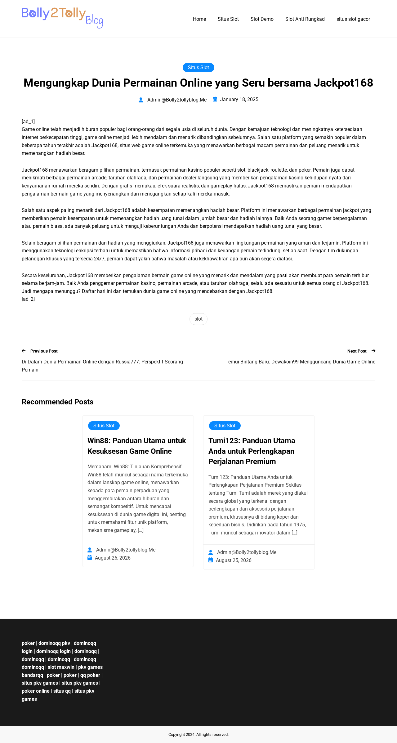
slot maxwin (61, 667)
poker (28, 643)
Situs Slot (228, 19)
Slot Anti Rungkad (305, 19)
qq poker (90, 675)
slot (198, 319)
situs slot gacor (353, 19)
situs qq (62, 691)
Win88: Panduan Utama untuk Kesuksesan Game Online (136, 446)
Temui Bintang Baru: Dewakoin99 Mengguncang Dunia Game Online (300, 362)
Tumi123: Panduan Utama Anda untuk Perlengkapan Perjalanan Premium (251, 451)
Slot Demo (262, 19)
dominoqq (85, 651)
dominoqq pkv (54, 643)
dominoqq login (53, 651)
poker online (36, 691)
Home (199, 19)
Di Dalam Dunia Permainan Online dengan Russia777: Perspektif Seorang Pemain (102, 366)
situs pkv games (40, 683)
